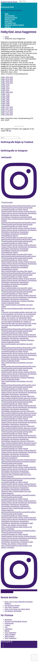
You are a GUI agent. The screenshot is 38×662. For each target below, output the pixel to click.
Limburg (7, 625)
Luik (6, 627)
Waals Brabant (9, 636)
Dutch (24, 1)
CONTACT (8, 27)
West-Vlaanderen (10, 638)
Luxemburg (8, 629)
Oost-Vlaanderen (10, 633)
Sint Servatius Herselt (12, 605)
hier (10, 131)
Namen (7, 631)
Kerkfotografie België (7, 7)
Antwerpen (8, 620)
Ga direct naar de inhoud (9, 2)
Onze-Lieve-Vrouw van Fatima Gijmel (17, 609)
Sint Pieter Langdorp (12, 607)
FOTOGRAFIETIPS (10, 23)
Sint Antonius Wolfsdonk (13, 611)
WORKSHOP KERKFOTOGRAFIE (14, 25)
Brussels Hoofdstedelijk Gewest (16, 621)
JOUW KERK (8, 21)
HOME (6, 14)
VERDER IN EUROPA (11, 18)
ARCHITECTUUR (10, 19)
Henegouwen (9, 623)
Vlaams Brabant (10, 634)
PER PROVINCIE (10, 16)
